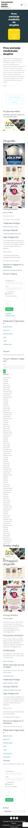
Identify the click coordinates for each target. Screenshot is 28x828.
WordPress (13, 825)
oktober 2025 (6, 395)
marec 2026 (6, 385)
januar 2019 (6, 517)
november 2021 (7, 471)
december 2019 (7, 506)
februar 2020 (6, 502)
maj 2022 (5, 459)
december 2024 (7, 412)
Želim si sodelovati (8, 661)
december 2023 (7, 432)
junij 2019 (5, 512)
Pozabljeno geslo (10, 315)
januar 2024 (6, 430)
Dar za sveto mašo (8, 676)
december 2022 (7, 449)
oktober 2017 (6, 543)
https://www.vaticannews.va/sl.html (12, 270)
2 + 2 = (8, 301)
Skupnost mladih (7, 326)
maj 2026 (5, 381)
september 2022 (7, 455)
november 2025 (7, 393)
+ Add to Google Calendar (14, 97)
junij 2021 (5, 479)
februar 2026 (6, 387)
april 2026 (5, 383)
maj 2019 (5, 514)
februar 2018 (6, 535)
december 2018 (7, 519)
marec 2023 (6, 443)
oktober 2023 (6, 436)
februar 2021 (6, 486)
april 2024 (5, 424)
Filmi (4, 364)
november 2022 (7, 451)
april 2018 (5, 531)
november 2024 (7, 414)
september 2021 (7, 475)
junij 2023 (5, 438)
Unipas (5, 340)
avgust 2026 (6, 377)
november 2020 (7, 490)
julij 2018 (5, 527)
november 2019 (7, 508)
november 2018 (7, 521)
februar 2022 (6, 465)
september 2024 (7, 418)
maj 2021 (5, 480)
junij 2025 (5, 401)
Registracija (8, 313)
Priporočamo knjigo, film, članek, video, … (13, 355)
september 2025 (7, 397)
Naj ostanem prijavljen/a (10, 292)
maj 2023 (5, 440)
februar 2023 (6, 445)
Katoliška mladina (8, 333)
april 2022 (5, 461)
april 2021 (5, 482)
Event (16, 30)
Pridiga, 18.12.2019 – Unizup (10, 226)
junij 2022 (5, 457)
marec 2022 (6, 463)
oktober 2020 (6, 492)
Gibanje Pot (6, 330)
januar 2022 (6, 467)
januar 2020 (6, 504)
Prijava (9, 309)
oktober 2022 (6, 453)
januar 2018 (6, 537)
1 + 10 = (8, 792)
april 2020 (5, 498)
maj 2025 (5, 403)
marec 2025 (6, 407)
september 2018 (7, 525)
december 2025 (7, 391)
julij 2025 (5, 399)
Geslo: (7, 286)
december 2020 (7, 488)
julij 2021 (5, 477)
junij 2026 (5, 379)
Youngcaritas (6, 757)
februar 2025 (6, 408)
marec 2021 (6, 484)
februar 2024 (6, 428)
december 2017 (7, 539)
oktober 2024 (6, 416)
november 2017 (7, 541)
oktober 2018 (6, 523)
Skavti (4, 337)
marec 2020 (6, 500)
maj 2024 (5, 422)
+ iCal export (14, 102)
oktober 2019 (6, 510)
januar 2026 (6, 389)
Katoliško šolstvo (7, 344)
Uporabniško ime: (10, 280)
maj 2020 (5, 496)
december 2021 (7, 469)
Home (11, 30)
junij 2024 (5, 420)
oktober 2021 (6, 473)
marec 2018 (6, 533)
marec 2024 (6, 426)
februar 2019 (6, 515)
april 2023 (5, 442)
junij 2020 (5, 494)
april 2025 (5, 405)
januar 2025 (6, 410)
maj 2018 (5, 529)
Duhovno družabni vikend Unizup (12, 233)
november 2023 (7, 434)
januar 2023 (6, 447)
